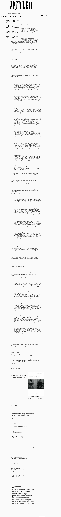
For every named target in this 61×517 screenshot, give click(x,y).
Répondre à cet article (16, 509)
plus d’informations (30, 501)
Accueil (44, 516)
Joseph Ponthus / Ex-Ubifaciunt (16, 13)
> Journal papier (42, 14)
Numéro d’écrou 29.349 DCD (33, 398)
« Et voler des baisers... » (17, 409)
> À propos (41, 12)
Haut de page (41, 516)
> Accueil (41, 11)
